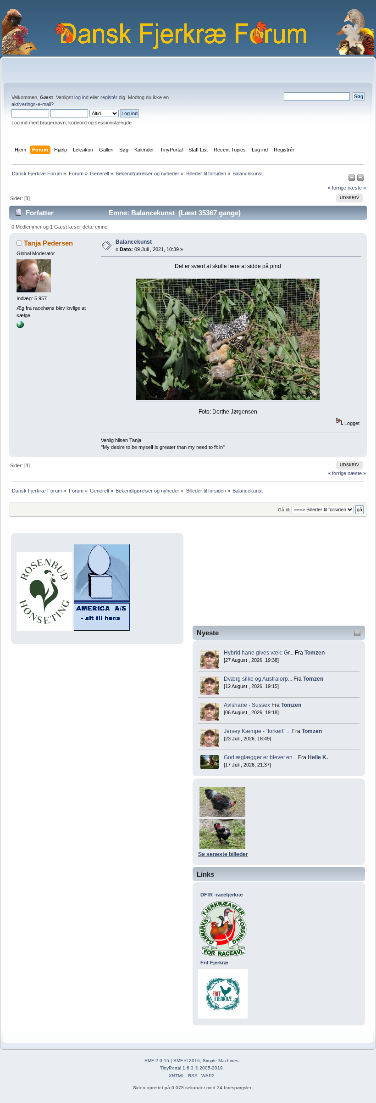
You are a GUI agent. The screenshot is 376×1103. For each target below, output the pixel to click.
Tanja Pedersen (48, 243)
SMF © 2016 (186, 1060)
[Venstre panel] (352, 179)
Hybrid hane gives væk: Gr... (258, 652)
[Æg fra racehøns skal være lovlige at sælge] (20, 326)
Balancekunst (134, 242)
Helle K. (318, 757)
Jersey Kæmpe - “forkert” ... (257, 731)
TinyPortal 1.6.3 (177, 1067)
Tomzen (314, 652)
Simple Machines (220, 1060)
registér (108, 97)
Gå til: (284, 509)
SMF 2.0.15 (156, 1060)
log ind (81, 97)
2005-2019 (211, 1067)
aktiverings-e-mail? (32, 104)
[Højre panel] (360, 179)
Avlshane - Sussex (247, 705)
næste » (357, 187)
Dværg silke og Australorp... (258, 679)
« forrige (337, 187)
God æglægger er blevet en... (260, 757)
